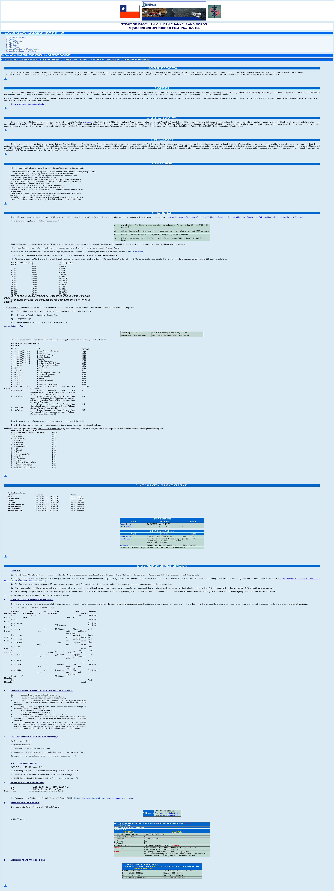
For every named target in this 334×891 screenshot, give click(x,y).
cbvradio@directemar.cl (170, 815)
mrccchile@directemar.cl (170, 813)
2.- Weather (10, 39)
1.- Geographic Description (16, 37)
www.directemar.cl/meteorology (120, 798)
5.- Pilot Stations (12, 45)
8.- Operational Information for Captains (21, 51)
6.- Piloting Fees (12, 47)
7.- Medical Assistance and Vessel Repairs (22, 49)
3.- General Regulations (15, 41)
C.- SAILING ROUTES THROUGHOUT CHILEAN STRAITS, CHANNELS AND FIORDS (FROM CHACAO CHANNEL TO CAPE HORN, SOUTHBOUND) (76, 59)
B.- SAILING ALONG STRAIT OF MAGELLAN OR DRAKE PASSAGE (35, 55)
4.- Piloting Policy (13, 43)
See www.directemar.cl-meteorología (27, 104)
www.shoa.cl (88, 122)
